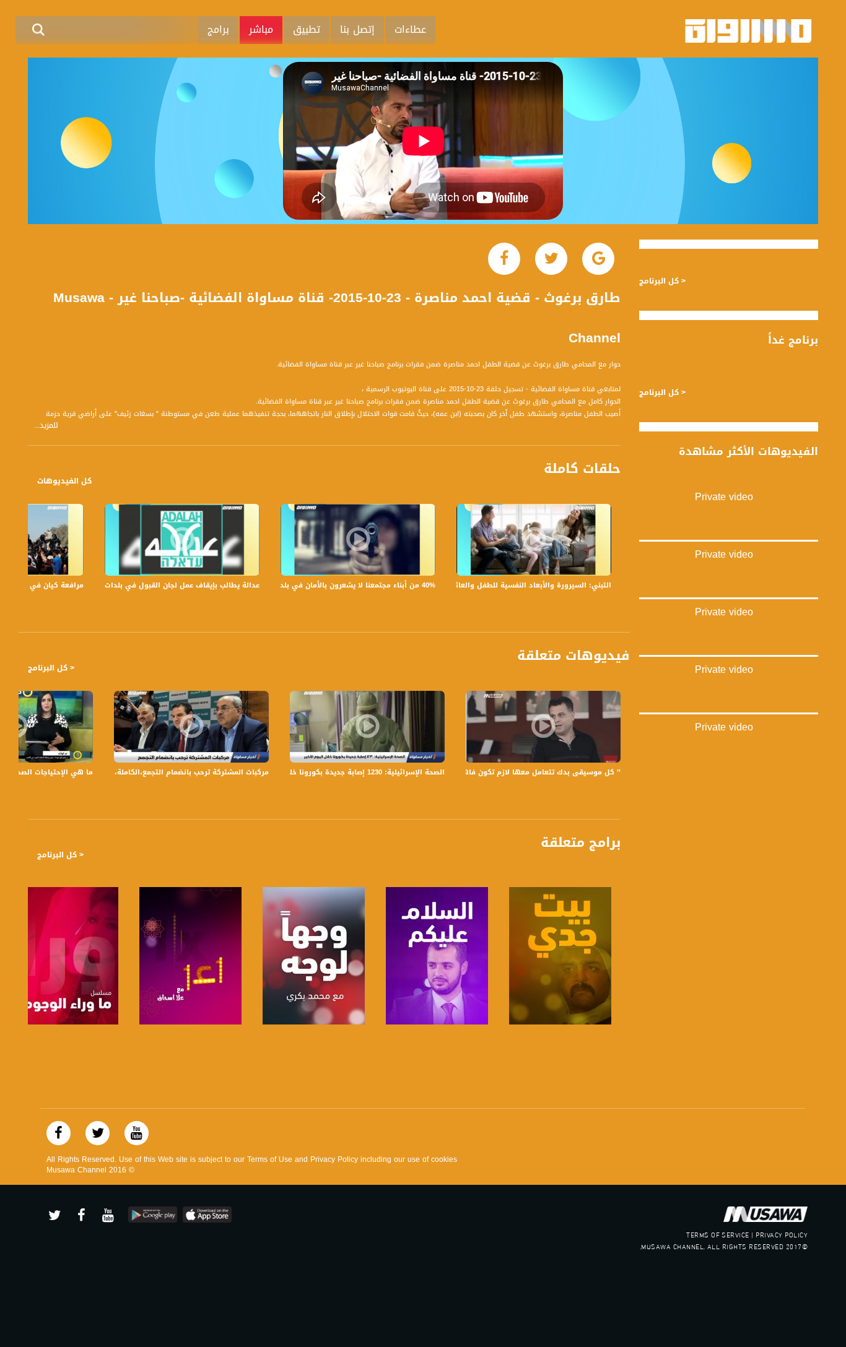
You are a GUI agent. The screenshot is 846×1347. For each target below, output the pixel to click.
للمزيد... (46, 425)
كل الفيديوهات (64, 481)
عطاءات (410, 29)
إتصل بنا (357, 29)
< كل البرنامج (51, 668)
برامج (218, 29)
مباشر (261, 29)
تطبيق (306, 29)
